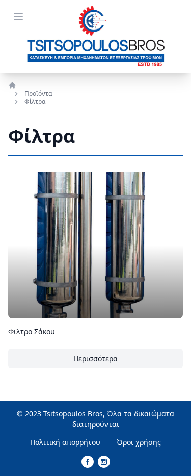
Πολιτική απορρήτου (65, 442)
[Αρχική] (30, 85)
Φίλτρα (34, 102)
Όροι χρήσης (139, 442)
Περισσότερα (95, 358)
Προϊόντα (38, 94)
